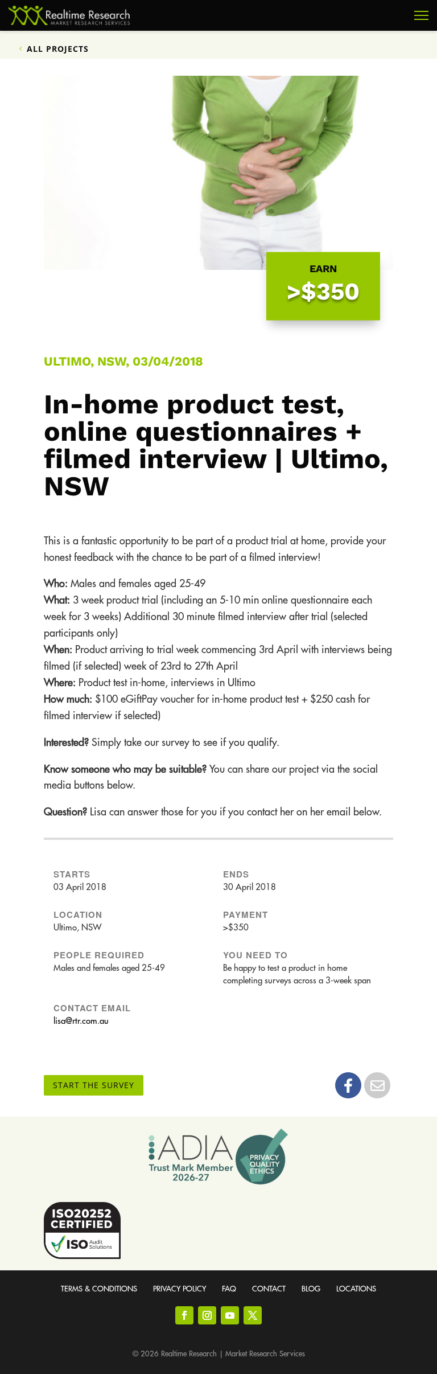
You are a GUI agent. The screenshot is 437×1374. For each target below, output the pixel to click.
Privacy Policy (179, 1289)
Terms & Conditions (99, 1289)
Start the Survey (93, 1085)
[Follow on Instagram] (207, 1315)
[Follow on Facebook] (184, 1315)
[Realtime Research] (69, 15)
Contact (269, 1289)
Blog (311, 1289)
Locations (356, 1289)
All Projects (58, 48)
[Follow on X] (253, 1315)
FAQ (229, 1289)
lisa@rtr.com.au (81, 1021)
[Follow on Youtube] (230, 1315)
